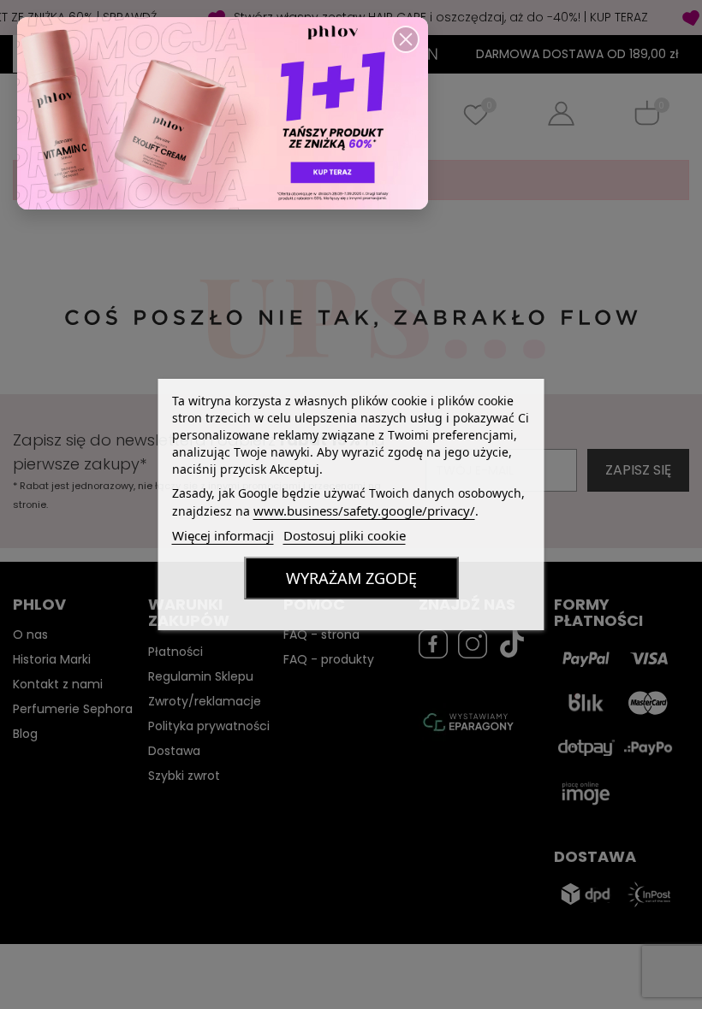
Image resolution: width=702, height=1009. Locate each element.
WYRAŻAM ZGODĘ (351, 578)
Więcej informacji (223, 535)
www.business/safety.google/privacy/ (364, 510)
